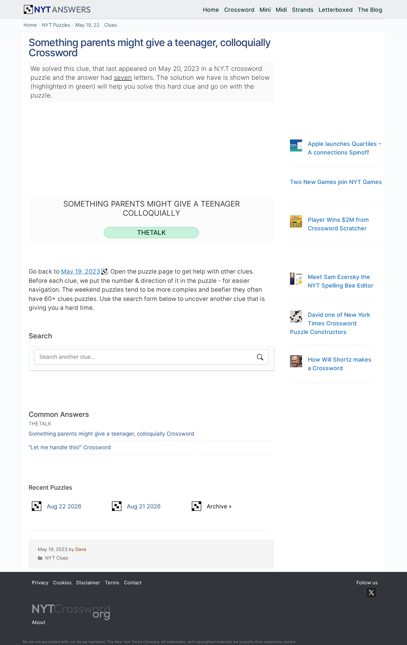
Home (211, 9)
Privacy (40, 583)
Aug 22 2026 (64, 506)
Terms (112, 583)
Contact (132, 583)
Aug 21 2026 (144, 506)
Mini (265, 9)
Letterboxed (336, 9)
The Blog (370, 9)
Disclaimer (88, 583)
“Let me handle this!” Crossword (70, 447)
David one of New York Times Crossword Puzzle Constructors (330, 323)
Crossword (239, 9)
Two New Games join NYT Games (336, 182)
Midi (281, 9)
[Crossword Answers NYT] (58, 9)
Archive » (219, 506)
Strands (303, 9)
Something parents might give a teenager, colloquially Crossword (111, 434)
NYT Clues (56, 558)
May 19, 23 (87, 25)
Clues (110, 25)
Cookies (62, 583)
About (38, 622)
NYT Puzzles (56, 25)
